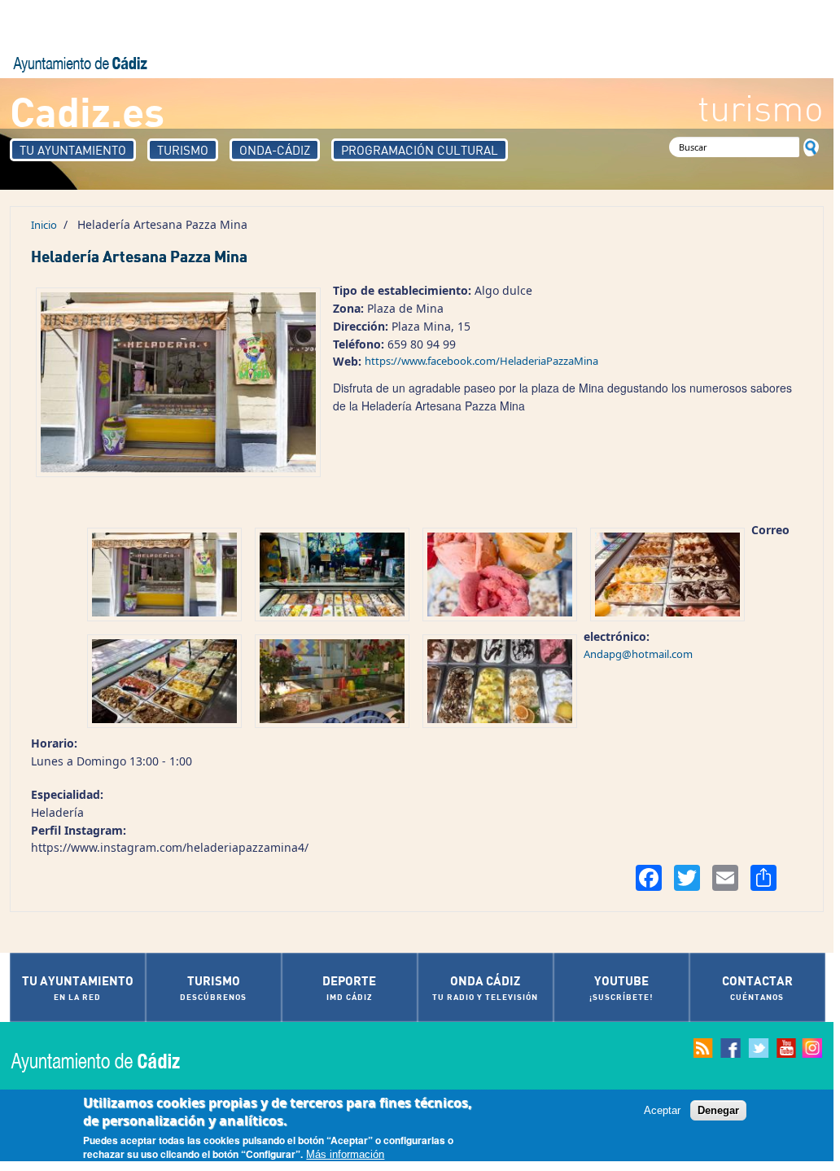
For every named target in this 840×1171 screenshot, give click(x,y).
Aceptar (662, 1110)
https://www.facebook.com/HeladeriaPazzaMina (481, 360)
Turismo (182, 150)
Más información (345, 1154)
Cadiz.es (87, 110)
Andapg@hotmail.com (638, 654)
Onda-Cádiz (274, 150)
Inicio (44, 224)
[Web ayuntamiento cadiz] (111, 1060)
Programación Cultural (419, 150)
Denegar (718, 1110)
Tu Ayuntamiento (73, 150)
